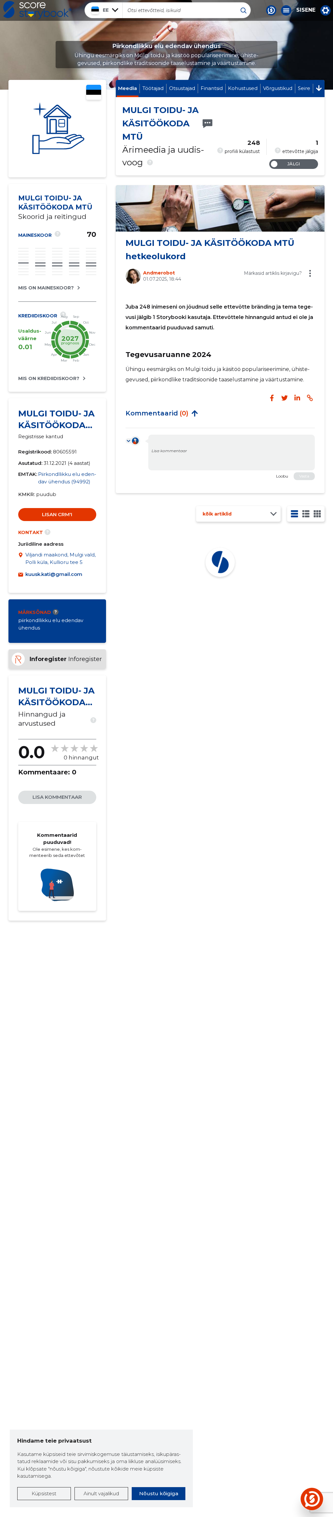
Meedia (127, 88)
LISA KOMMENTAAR (57, 797)
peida (195, 413)
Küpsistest (44, 1493)
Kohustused (243, 88)
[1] (294, 514)
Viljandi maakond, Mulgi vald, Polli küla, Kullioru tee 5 (60, 558)
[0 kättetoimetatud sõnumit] (207, 124)
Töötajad (153, 88)
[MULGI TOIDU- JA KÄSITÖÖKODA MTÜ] (57, 129)
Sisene (305, 10)
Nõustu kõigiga (158, 1493)
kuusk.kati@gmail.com (53, 574)
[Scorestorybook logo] (37, 10)
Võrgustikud (277, 88)
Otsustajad (182, 88)
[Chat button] (271, 10)
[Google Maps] (21, 558)
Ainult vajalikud (101, 1493)
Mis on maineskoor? (46, 288)
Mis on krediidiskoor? (48, 378)
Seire (304, 88)
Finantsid (212, 88)
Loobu (282, 476)
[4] (317, 514)
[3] (306, 514)
